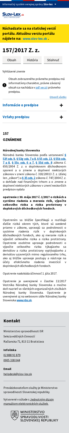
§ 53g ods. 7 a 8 (26, 159)
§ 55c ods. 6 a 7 (23, 162)
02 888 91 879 (12, 355)
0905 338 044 (11, 360)
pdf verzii (41, 87)
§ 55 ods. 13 (44, 159)
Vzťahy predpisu (16, 117)
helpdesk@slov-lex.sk (17, 374)
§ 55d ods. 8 (44, 162)
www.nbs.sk (24, 300)
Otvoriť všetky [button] (58, 97)
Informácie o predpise (21, 105)
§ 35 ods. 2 (28, 178)
